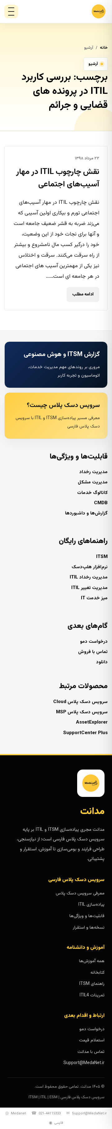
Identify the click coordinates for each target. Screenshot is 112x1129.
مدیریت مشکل (93, 482)
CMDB (101, 503)
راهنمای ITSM (92, 983)
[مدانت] (81, 11)
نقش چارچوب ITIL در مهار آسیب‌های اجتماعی (57, 178)
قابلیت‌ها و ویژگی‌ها (87, 916)
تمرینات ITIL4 (92, 995)
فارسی (56, 1123)
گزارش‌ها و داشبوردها (86, 513)
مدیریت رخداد (93, 472)
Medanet (15, 1113)
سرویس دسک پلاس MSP (82, 712)
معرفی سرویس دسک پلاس (80, 893)
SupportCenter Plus (85, 733)
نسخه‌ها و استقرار (89, 927)
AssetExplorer (92, 722)
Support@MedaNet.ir (84, 1063)
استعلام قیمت (92, 1040)
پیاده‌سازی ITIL (91, 904)
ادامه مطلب (83, 294)
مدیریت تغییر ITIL (89, 588)
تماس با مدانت (91, 1052)
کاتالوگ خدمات (92, 492)
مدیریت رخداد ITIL (89, 577)
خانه (104, 48)
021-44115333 (46, 1113)
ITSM (102, 556)
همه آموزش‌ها (92, 961)
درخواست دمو (94, 641)
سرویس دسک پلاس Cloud (80, 702)
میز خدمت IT (94, 598)
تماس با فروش (93, 652)
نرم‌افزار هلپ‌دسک (90, 567)
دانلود (102, 662)
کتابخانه (98, 972)
